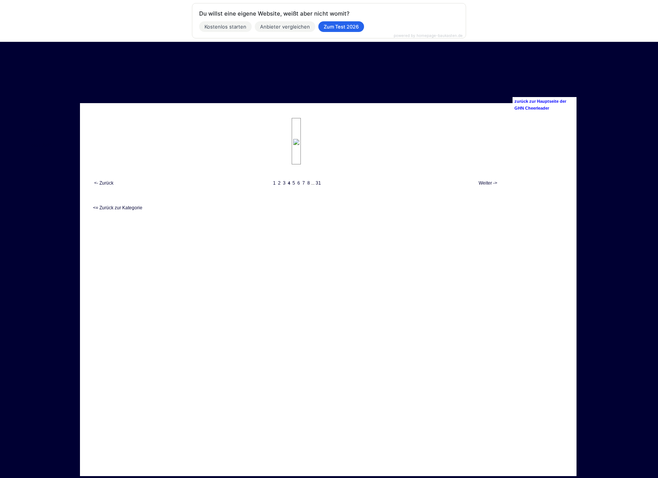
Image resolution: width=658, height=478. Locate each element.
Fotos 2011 (40, 145)
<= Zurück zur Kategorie (117, 207)
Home (35, 130)
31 (318, 183)
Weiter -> (488, 183)
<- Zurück (103, 183)
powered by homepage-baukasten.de (428, 35)
